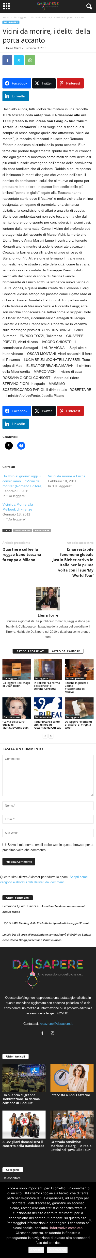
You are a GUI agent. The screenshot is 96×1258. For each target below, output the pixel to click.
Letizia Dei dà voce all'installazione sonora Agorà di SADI (39, 934)
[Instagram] (53, 1034)
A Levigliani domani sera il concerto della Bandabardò (23, 1144)
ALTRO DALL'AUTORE (66, 651)
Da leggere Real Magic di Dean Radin (16, 684)
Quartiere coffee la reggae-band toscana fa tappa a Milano (21, 554)
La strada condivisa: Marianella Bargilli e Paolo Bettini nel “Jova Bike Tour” (71, 1146)
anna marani (23, 530)
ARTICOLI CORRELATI (30, 651)
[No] (89, 1220)
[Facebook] (7, 60)
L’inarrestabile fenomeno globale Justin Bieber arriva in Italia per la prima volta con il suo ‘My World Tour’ (73, 562)
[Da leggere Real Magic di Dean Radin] (16, 669)
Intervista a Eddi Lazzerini (70, 1095)
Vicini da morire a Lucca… (68, 476)
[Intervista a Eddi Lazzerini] (72, 1078)
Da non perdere (75, 678)
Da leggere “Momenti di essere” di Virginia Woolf (78, 724)
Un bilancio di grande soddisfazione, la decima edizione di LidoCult (21, 1099)
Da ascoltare (11, 1178)
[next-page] (50, 736)
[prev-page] (45, 736)
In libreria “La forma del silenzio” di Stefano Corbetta (47, 685)
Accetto (36, 1250)
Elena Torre (13, 48)
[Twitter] (19, 60)
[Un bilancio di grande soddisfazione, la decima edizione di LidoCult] (24, 1078)
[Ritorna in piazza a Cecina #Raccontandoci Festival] (79, 669)
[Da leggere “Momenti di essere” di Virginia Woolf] (79, 708)
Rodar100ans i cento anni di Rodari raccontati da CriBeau (47, 724)
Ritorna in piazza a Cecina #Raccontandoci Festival (76, 687)
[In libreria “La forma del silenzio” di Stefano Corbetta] (48, 669)
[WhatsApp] (30, 60)
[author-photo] (48, 598)
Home (5, 17)
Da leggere (20, 17)
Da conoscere (12, 717)
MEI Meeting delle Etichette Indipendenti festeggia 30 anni (51, 923)
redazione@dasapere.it (56, 1024)
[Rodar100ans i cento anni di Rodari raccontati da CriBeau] (48, 708)
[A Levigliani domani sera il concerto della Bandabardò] (24, 1125)
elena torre (42, 530)
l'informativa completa (65, 1228)
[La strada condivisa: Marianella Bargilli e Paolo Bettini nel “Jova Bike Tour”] (72, 1125)
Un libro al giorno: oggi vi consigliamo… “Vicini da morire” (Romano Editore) (22, 481)
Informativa (57, 1250)
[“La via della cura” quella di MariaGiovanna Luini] (16, 708)
